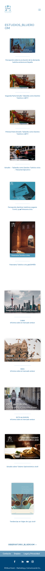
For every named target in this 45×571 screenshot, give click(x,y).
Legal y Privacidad (32, 554)
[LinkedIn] (23, 562)
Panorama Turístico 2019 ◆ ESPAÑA (23, 265)
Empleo (17, 554)
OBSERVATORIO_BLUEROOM (21, 544)
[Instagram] (33, 562)
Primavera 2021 (27, 209)
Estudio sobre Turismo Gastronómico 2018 (22, 467)
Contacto (7, 554)
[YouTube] (27, 562)
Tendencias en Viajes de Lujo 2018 (22, 521)
